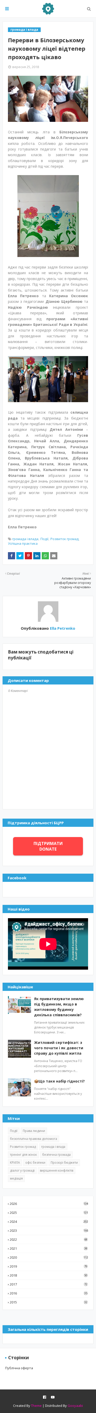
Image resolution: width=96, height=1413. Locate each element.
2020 (49, 1257)
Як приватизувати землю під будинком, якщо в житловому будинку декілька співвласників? (59, 1006)
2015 (48, 1302)
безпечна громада (56, 1154)
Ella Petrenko (62, 628)
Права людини (34, 1131)
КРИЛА (15, 1162)
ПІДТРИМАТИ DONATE (48, 846)
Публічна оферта (19, 1368)
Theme (36, 1405)
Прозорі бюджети (64, 1162)
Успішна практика (23, 543)
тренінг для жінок (23, 1154)
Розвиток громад (64, 539)
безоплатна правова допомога (33, 1139)
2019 (48, 1266)
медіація (16, 1178)
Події (44, 539)
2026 (49, 1203)
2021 (48, 1248)
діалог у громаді (22, 1170)
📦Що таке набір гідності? (59, 1081)
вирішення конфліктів (56, 1170)
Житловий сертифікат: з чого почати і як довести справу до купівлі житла (58, 1048)
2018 (48, 1275)
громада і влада (25, 539)
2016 (48, 1293)
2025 (49, 1212)
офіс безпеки (35, 1162)
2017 (48, 1284)
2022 (48, 1239)
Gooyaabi (75, 1405)
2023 (49, 1230)
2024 (49, 1221)
